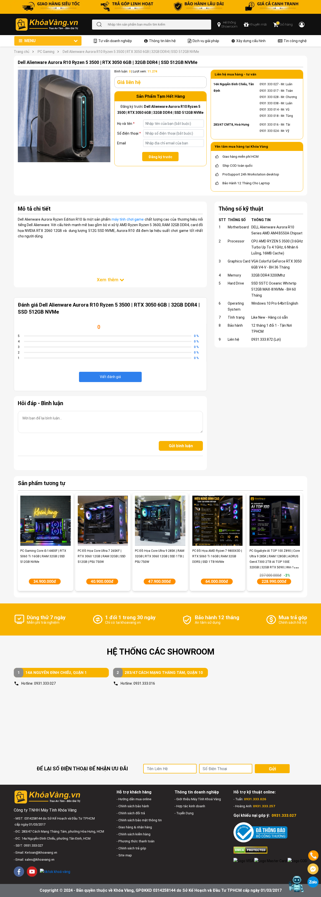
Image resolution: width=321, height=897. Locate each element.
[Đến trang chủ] (53, 24)
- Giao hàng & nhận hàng (134, 827)
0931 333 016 (269, 124)
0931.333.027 (45, 683)
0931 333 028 (269, 97)
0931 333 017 (269, 91)
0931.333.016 (144, 683)
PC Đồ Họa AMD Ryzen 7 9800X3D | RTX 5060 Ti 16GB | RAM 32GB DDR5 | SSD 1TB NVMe (217, 556)
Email (121, 143)
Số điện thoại (129, 133)
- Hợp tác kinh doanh (190, 806)
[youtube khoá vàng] (32, 871)
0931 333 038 (269, 103)
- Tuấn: (249, 799)
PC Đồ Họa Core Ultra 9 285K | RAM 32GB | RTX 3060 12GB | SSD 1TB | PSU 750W (159, 556)
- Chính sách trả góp (131, 848)
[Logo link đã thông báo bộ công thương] (260, 832)
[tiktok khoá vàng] (55, 871)
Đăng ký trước (160, 157)
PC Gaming (46, 52)
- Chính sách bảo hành (133, 806)
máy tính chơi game (128, 219)
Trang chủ (21, 52)
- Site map (124, 855)
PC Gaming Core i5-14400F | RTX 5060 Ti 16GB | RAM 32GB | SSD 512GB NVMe (43, 556)
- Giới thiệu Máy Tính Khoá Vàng (198, 799)
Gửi (272, 768)
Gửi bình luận (181, 445)
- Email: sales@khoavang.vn (34, 859)
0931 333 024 (269, 131)
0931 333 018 (269, 116)
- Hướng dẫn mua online (134, 799)
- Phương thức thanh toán (135, 841)
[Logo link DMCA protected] (250, 850)
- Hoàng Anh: (254, 806)
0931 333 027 (269, 84)
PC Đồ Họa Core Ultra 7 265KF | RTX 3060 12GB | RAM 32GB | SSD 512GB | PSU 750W (102, 556)
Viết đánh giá (110, 377)
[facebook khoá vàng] (19, 871)
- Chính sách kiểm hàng (133, 834)
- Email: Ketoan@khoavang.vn (35, 852)
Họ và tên (126, 124)
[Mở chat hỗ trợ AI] (296, 884)
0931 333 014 (269, 109)
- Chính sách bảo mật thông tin (139, 820)
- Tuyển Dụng (184, 813)
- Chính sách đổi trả (131, 813)
